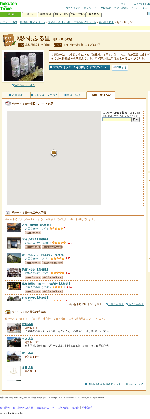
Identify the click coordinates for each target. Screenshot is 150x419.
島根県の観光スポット (32, 22)
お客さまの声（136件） (38, 242)
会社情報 (5, 407)
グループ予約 (78, 14)
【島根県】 (37, 224)
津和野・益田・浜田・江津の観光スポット (72, 22)
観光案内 (94, 14)
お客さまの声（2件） (37, 228)
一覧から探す (116, 304)
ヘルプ (135, 7)
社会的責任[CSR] (45, 407)
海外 (30, 14)
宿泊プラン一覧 (33, 232)
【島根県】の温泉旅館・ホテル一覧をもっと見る (116, 384)
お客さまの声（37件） (38, 258)
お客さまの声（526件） (38, 287)
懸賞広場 (46, 14)
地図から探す (136, 304)
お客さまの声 (73, 7)
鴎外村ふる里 (106, 22)
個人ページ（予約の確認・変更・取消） (106, 7)
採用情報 (63, 407)
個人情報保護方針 (23, 407)
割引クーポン (62, 14)
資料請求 (87, 407)
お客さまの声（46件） (38, 272)
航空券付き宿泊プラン (52, 247)
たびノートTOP (8, 22)
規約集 (75, 407)
